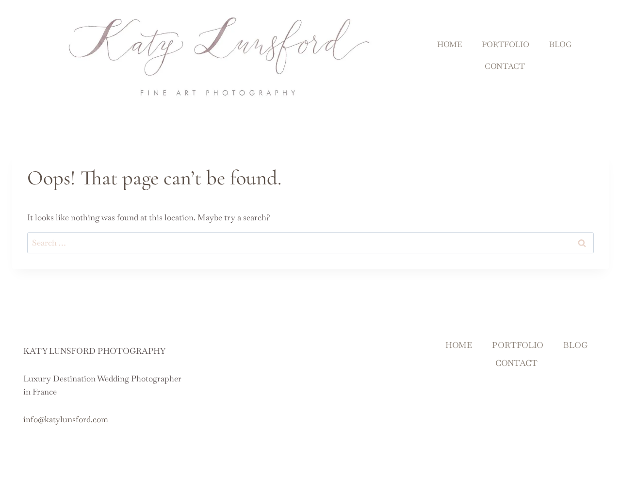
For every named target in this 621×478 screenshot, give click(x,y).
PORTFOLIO (505, 44)
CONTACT (505, 66)
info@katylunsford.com (65, 419)
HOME (449, 44)
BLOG (560, 44)
